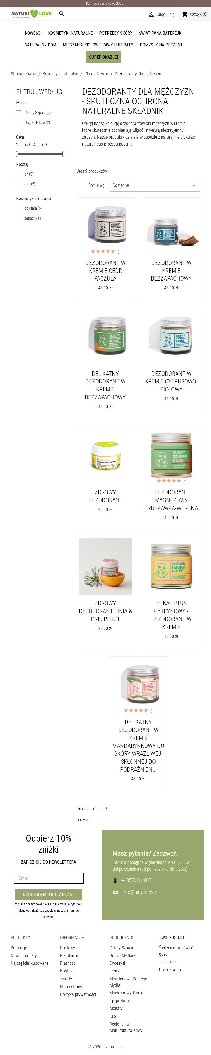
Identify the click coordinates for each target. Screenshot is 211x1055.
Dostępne (155, 185)
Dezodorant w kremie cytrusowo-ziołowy (171, 381)
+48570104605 (136, 880)
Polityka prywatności (78, 994)
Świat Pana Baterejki (160, 33)
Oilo (113, 1016)
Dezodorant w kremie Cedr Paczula (105, 270)
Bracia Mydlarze (123, 955)
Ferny (114, 971)
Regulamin (69, 955)
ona (29, 184)
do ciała (33, 208)
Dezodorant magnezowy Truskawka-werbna (171, 500)
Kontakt (67, 971)
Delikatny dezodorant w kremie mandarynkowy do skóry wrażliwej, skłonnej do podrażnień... (138, 745)
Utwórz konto (170, 969)
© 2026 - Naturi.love (105, 1046)
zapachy (33, 218)
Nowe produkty (24, 955)
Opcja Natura (37, 122)
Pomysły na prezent (161, 45)
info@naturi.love (139, 892)
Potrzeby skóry (115, 33)
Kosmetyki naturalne (70, 33)
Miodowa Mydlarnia (126, 993)
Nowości (33, 33)
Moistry (116, 1008)
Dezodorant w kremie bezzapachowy (171, 270)
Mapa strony (71, 986)
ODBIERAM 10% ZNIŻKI (48, 894)
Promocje (19, 947)
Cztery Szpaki (37, 112)
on (28, 174)
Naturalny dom (40, 45)
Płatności (68, 963)
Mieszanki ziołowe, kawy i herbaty (98, 45)
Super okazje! (103, 57)
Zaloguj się (168, 961)
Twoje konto (172, 937)
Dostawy (67, 947)
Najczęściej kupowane (29, 963)
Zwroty (66, 979)
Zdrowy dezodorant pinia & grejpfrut (105, 611)
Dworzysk (118, 963)
